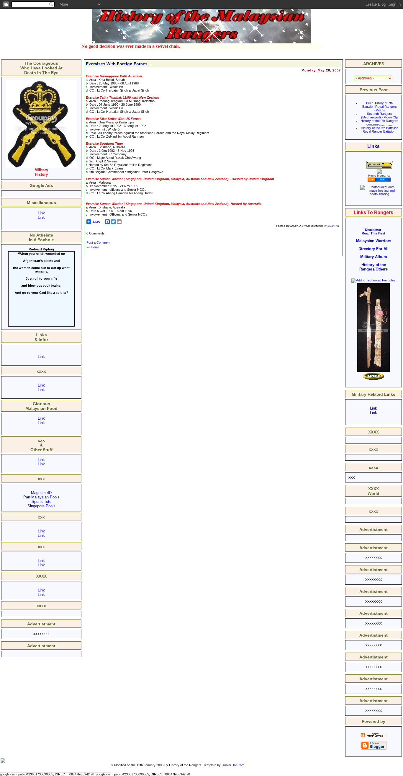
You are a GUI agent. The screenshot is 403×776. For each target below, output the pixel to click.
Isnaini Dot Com (233, 765)
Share (96, 221)
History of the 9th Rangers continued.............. (379, 122)
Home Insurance (379, 175)
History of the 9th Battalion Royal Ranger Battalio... (379, 129)
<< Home (92, 247)
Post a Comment (98, 242)
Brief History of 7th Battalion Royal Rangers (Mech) (379, 106)
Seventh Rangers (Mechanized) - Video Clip (379, 115)
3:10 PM (333, 225)
